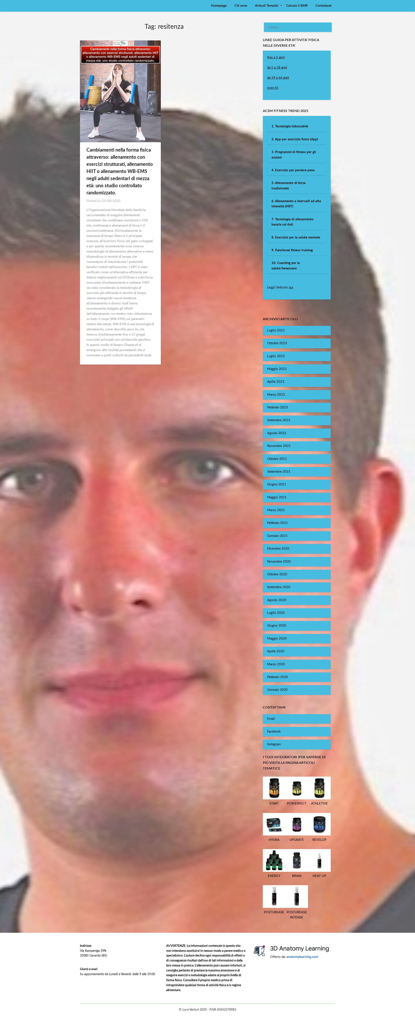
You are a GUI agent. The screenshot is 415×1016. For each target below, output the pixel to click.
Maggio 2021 (277, 497)
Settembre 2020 (278, 587)
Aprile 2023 (275, 381)
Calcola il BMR (297, 5)
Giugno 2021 (276, 484)
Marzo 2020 (276, 664)
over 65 (272, 88)
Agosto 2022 (276, 433)
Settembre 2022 (278, 420)
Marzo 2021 (276, 510)
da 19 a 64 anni (278, 77)
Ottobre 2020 (277, 574)
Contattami (324, 5)
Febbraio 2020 (277, 677)
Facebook (274, 731)
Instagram (274, 744)
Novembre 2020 (279, 561)
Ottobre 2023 (277, 343)
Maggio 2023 (277, 369)
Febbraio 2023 (277, 407)
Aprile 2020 (275, 651)
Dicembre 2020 (278, 548)
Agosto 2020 (276, 600)
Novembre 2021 (279, 446)
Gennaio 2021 (277, 536)
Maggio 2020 (277, 638)
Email (271, 718)
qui (291, 287)
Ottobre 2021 (277, 459)
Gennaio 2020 (277, 689)
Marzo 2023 (276, 394)
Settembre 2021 (278, 471)
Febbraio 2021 (277, 523)
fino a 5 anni (276, 57)
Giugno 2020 (276, 625)
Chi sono (241, 5)
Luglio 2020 (276, 612)
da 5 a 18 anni (277, 67)
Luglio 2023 (276, 356)
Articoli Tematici (266, 5)
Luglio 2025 (276, 330)
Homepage (219, 5)
